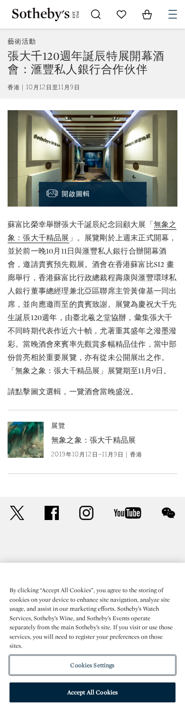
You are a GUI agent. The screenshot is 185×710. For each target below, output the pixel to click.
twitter (17, 513)
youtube (127, 513)
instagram (86, 513)
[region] (92, 636)
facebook (52, 513)
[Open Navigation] (172, 14)
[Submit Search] (96, 14)
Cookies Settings (92, 665)
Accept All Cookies (92, 692)
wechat (168, 513)
